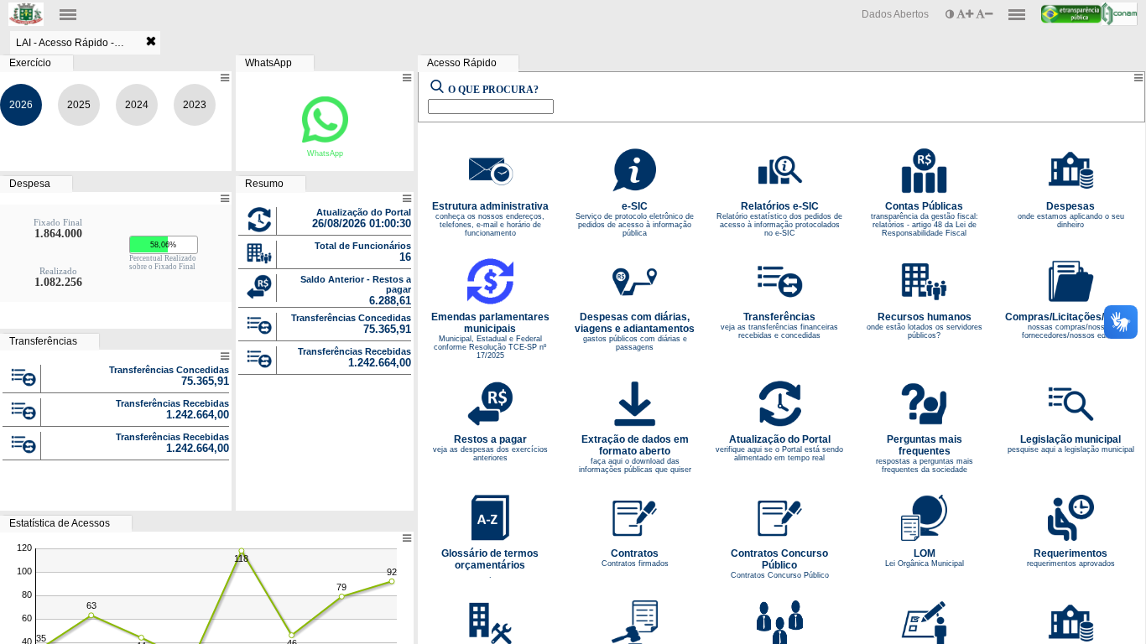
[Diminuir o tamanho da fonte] (984, 14)
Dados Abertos (895, 14)
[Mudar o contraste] (950, 14)
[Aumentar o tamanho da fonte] (966, 14)
